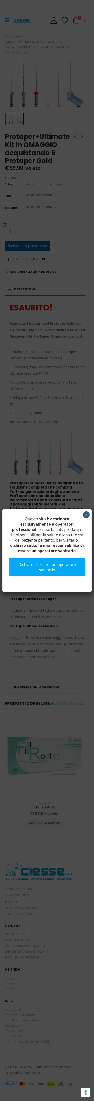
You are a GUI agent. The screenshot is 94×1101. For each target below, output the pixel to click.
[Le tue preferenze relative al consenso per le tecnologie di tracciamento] (85, 1092)
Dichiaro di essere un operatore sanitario (47, 567)
